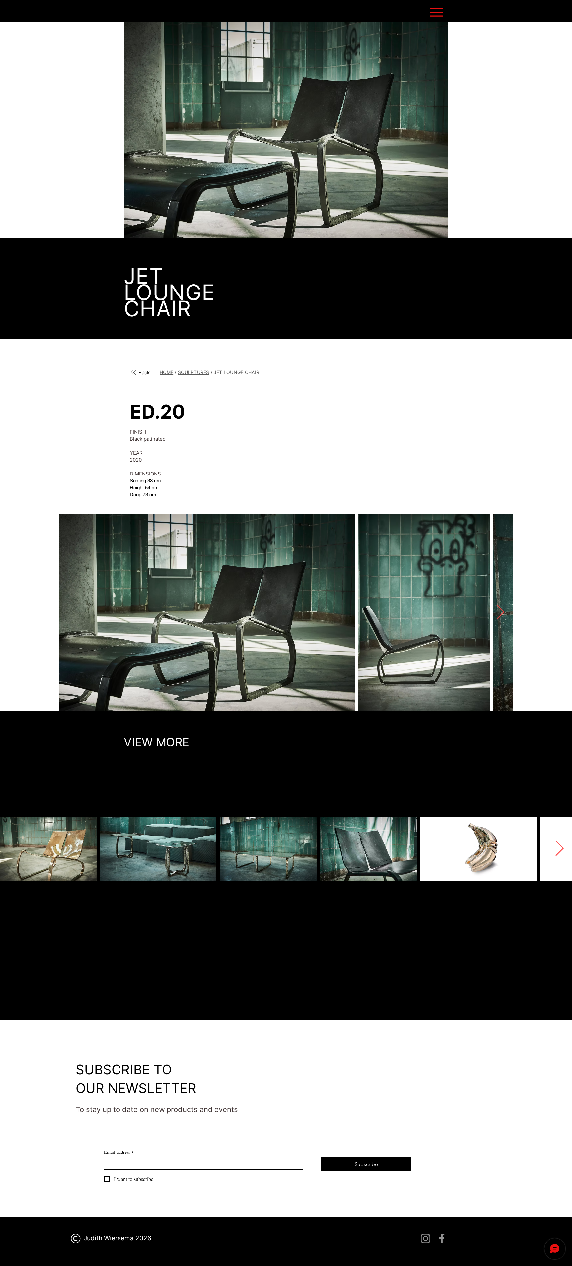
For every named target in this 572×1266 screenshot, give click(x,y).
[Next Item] (500, 612)
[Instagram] (425, 1238)
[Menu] (436, 12)
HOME (166, 372)
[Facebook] (441, 1238)
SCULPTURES (193, 372)
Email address (119, 1152)
